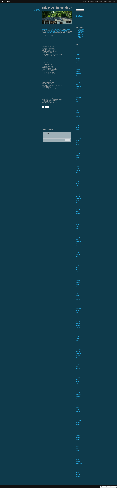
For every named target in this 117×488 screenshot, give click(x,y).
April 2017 (77, 166)
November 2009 (78, 327)
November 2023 (78, 71)
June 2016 (77, 183)
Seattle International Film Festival (57, 27)
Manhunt (46, 31)
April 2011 (77, 295)
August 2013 (77, 243)
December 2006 (78, 392)
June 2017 (77, 164)
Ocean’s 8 (57, 31)
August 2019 (77, 125)
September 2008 (78, 353)
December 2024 (78, 58)
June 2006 (77, 403)
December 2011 (78, 280)
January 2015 (78, 211)
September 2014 (78, 219)
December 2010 (78, 303)
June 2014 (77, 224)
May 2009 (77, 338)
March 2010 (77, 319)
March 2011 (77, 297)
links (38, 12)
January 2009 (78, 346)
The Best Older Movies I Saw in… (81, 35)
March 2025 (77, 56)
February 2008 (78, 366)
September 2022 (78, 86)
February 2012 (78, 276)
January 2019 (78, 133)
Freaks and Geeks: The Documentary (63, 28)
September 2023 (78, 73)
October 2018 (78, 136)
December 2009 (78, 325)
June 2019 (77, 127)
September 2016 (78, 179)
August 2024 (78, 62)
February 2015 (78, 209)
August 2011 (77, 288)
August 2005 (78, 422)
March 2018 (77, 148)
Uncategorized (78, 461)
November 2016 (78, 176)
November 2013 (78, 237)
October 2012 (78, 262)
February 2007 (78, 388)
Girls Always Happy (60, 29)
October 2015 (78, 196)
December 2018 (78, 135)
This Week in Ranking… (81, 29)
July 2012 (77, 267)
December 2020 (78, 105)
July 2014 (77, 222)
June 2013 (77, 247)
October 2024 (78, 60)
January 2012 (78, 278)
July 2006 (77, 402)
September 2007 (78, 375)
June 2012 (77, 269)
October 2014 (78, 217)
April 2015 (77, 205)
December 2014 (78, 213)
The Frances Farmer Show (50, 32)
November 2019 (78, 120)
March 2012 (77, 275)
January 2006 (78, 413)
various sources (53, 33)
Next (70, 116)
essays (77, 448)
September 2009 (78, 331)
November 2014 (78, 215)
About (114, 1)
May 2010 (77, 316)
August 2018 (77, 140)
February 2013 (78, 254)
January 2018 (78, 151)
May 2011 (77, 293)
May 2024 (77, 64)
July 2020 (77, 110)
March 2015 (77, 207)
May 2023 (77, 77)
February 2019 (78, 131)
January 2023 (78, 80)
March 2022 (77, 92)
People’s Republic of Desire (52, 29)
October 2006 (78, 396)
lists (36, 12)
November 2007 (78, 372)
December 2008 (78, 347)
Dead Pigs (52, 30)
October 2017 (78, 157)
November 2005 (78, 416)
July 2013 (77, 245)
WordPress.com (78, 476)
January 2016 (78, 191)
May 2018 (77, 146)
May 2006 (77, 405)
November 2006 (78, 394)
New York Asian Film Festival (65, 26)
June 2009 (77, 336)
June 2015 (77, 204)
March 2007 (77, 387)
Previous (44, 116)
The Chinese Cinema (91, 1)
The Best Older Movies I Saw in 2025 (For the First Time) (80, 22)
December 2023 (78, 69)
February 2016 (78, 189)
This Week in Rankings (37, 9)
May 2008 (77, 360)
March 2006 (77, 409)
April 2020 (77, 112)
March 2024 (77, 65)
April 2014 (77, 228)
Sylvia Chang (49, 26)
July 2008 (77, 357)
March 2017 (77, 168)
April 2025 (77, 54)
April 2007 (77, 385)
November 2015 (78, 194)
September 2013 (78, 241)
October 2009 (78, 329)
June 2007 (77, 381)
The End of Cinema (6, 1)
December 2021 (78, 93)
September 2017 (78, 159)
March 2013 (77, 252)
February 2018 (78, 149)
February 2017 (78, 170)
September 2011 (78, 286)
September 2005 (78, 420)
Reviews (84, 1)
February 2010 (78, 321)
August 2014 (77, 220)
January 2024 (78, 67)
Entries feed (77, 472)
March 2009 (77, 342)
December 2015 (78, 192)
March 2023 (77, 79)
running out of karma (79, 456)
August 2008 (78, 355)
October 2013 (78, 239)
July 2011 (77, 290)
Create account (78, 468)
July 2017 (77, 163)
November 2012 (78, 260)
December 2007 (78, 370)
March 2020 (77, 114)
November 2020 (78, 107)
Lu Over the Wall (63, 31)
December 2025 (78, 49)
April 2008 (77, 362)
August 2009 (78, 332)
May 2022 (77, 90)
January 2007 (78, 390)
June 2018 (77, 144)
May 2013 (77, 248)
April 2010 (77, 318)
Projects (109, 1)
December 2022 (78, 82)
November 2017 (78, 155)
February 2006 (78, 411)
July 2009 (77, 334)
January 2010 (78, 323)
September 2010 (78, 308)
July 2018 (77, 142)
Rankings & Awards (98, 1)
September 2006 (78, 398)
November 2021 (78, 95)
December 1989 (78, 426)
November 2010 (78, 304)
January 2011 (77, 301)
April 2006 (77, 407)
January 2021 (78, 103)
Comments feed (78, 474)
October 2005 (78, 418)
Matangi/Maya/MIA (45, 29)
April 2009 (77, 340)
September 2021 (78, 97)
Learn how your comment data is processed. (61, 143)
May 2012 (77, 271)
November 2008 (78, 349)
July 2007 (77, 379)
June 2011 (77, 291)
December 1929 (78, 437)
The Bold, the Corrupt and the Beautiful (61, 30)
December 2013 (78, 235)
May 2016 (77, 185)
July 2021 (77, 99)
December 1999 (78, 424)
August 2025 (78, 52)
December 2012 (78, 258)
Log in (76, 470)
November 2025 (78, 51)
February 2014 (78, 232)
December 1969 (78, 430)
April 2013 (77, 250)
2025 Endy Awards (78, 20)
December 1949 (78, 433)
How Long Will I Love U (52, 31)
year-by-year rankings (47, 40)
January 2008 (78, 368)
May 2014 (77, 226)
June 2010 (77, 314)
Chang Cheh (54, 26)
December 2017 (78, 153)
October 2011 (78, 284)
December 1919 (78, 439)
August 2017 (77, 161)
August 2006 (78, 400)
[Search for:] (80, 9)
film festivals (78, 450)
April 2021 (77, 101)
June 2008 (77, 359)
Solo (44, 31)
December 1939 (78, 435)
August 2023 (78, 75)
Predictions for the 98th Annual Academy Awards (79, 16)
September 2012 (78, 263)
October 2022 (78, 84)
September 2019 (78, 123)
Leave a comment (36, 10)
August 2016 (77, 181)
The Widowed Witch (68, 29)
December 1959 (78, 431)
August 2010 (77, 310)
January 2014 (78, 234)
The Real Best (81, 37)
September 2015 (78, 198)
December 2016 (78, 174)
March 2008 (77, 364)
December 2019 (78, 118)
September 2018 (78, 138)
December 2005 (78, 415)
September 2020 (78, 108)
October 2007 (78, 374)
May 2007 (77, 383)
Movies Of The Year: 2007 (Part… (81, 40)
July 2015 (77, 202)
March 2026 (77, 47)
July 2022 (77, 88)
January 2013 (78, 256)
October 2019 (78, 121)
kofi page (53, 36)
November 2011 (78, 282)
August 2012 (77, 265)
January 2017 (78, 172)
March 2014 (77, 230)
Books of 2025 (78, 24)
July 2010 (77, 312)
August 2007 (78, 377)
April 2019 (77, 129)
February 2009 (78, 344)
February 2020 (78, 116)
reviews (77, 454)
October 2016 (78, 177)
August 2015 (77, 200)
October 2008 (78, 351)
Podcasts (105, 1)
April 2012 (77, 273)
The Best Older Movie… (81, 36)
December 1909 (78, 441)
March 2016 (77, 187)
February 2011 (78, 299)
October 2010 (78, 306)
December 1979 (78, 428)
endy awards (77, 446)
